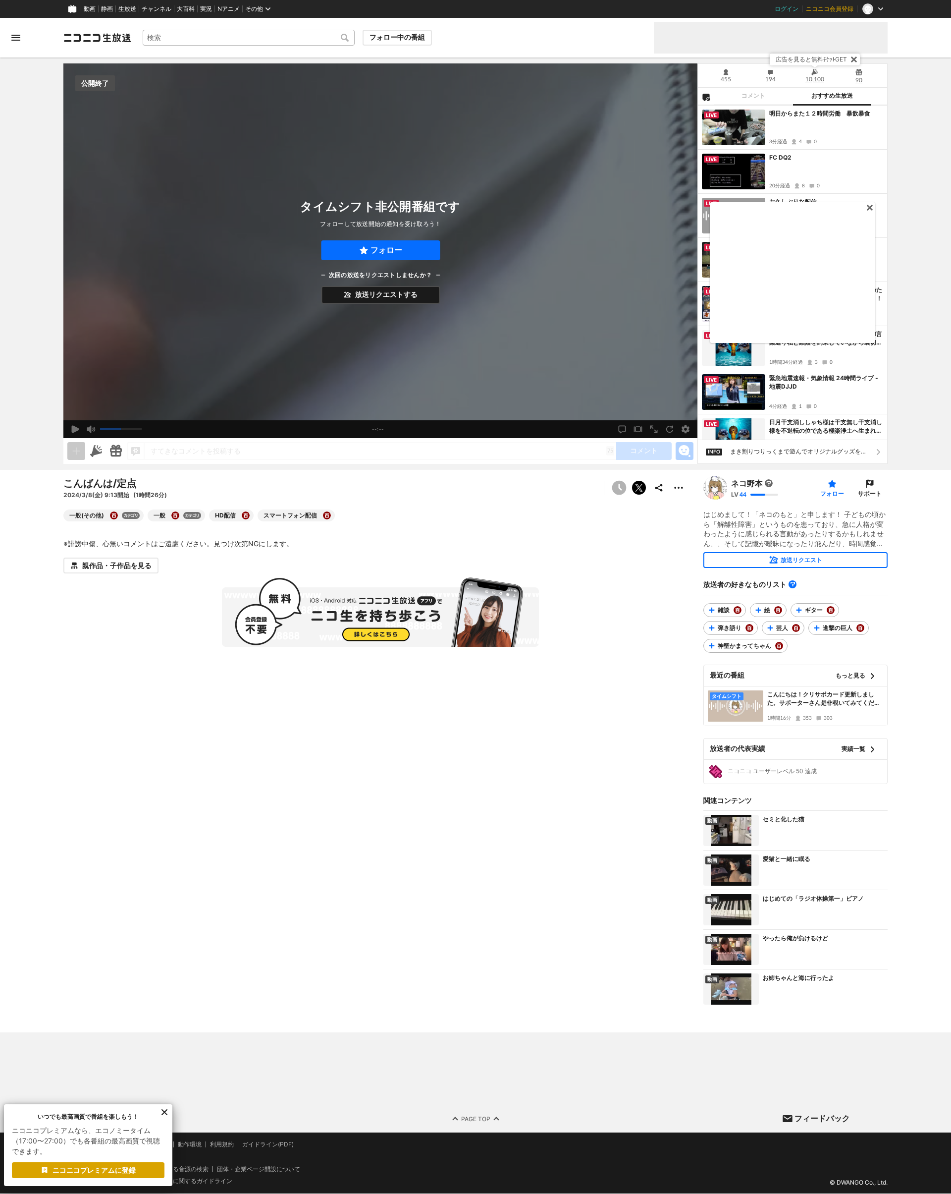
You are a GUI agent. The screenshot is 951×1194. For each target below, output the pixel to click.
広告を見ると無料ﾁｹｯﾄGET (811, 59)
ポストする (639, 488)
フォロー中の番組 (397, 37)
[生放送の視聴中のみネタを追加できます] (76, 451)
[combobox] (249, 38)
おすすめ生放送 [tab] (832, 95)
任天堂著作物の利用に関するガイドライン (175, 1182)
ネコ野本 (747, 483)
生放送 (127, 9)
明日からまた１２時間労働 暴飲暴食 (819, 113)
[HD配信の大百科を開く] (246, 515)
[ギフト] (116, 451)
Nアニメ (228, 9)
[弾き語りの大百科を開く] (749, 628)
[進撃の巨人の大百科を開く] (860, 628)
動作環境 (190, 1144)
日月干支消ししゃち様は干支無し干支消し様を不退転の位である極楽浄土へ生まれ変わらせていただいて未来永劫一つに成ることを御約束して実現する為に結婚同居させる (825, 426)
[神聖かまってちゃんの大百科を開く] (779, 646)
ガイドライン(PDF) (268, 1144)
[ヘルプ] (792, 584)
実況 (206, 9)
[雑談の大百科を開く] (737, 610)
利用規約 (222, 1144)
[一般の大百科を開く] (175, 515)
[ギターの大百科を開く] (831, 610)
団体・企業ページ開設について (258, 1169)
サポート (870, 493)
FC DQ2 (780, 157)
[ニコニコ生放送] (97, 37)
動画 (90, 9)
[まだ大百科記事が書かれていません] (769, 483)
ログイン (786, 9)
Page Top (475, 1119)
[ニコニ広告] (96, 451)
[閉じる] (854, 59)
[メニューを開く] (16, 38)
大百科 (186, 9)
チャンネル (156, 9)
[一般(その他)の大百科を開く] (114, 515)
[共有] (659, 488)
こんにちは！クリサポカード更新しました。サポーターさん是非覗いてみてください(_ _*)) (823, 698)
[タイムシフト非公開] (619, 488)
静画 (107, 9)
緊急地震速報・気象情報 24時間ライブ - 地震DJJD (823, 382)
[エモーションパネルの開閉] (684, 451)
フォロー (386, 250)
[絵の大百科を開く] (778, 610)
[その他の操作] (679, 488)
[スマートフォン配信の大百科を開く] (327, 515)
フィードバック (822, 1118)
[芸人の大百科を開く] (796, 628)
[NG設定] (706, 96)
